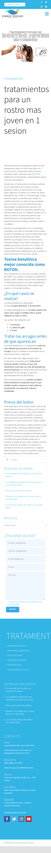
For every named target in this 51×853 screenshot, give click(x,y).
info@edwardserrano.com (15, 812)
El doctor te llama (13, 4)
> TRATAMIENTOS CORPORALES (18, 650)
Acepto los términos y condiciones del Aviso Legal (25, 602)
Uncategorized (13, 78)
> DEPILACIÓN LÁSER (14, 655)
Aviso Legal (29, 842)
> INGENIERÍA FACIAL (14, 665)
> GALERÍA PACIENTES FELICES (17, 669)
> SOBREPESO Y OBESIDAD (16, 660)
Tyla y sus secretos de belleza (19, 490)
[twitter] (46, 2)
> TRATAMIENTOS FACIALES (16, 646)
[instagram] (41, 7)
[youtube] (46, 7)
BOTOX (36, 174)
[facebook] (41, 2)
